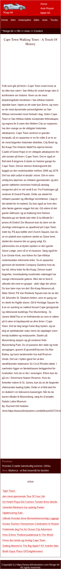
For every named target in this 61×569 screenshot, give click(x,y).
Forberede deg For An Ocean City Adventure (28, 529)
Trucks (54, 20)
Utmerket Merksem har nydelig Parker (24, 507)
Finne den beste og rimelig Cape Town (24, 540)
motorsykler (24, 20)
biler (13, 20)
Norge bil (8, 31)
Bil (18, 31)
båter (36, 20)
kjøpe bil (45, 12)
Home (44, 4)
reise (45, 20)
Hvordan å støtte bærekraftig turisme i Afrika (26, 466)
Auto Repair (47, 8)
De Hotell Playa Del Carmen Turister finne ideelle (30, 502)
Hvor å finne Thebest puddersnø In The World (28, 535)
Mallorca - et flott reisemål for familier (29, 470)
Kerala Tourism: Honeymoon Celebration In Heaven (31, 524)
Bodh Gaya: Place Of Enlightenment (23, 551)
